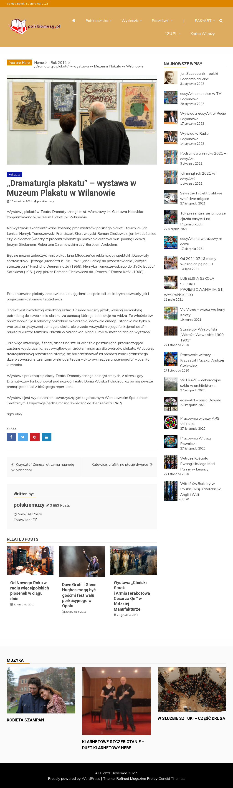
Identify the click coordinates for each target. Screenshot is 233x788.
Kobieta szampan (25, 720)
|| (183, 20)
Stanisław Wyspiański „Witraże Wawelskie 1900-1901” (202, 334)
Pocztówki (160, 20)
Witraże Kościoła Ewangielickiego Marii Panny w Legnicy (197, 463)
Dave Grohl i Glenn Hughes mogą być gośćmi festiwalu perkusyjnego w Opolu (79, 595)
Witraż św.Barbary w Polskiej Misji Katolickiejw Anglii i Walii (200, 489)
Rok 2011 (14, 174)
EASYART (203, 20)
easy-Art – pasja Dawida (200, 400)
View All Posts (30, 514)
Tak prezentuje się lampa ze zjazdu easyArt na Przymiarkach (203, 218)
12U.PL (171, 33)
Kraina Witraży (202, 33)
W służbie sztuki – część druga (191, 718)
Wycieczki (130, 20)
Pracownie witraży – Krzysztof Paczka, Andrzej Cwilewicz (202, 360)
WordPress (91, 778)
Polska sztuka (97, 20)
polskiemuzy (29, 505)
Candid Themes (171, 778)
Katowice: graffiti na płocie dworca (119, 464)
